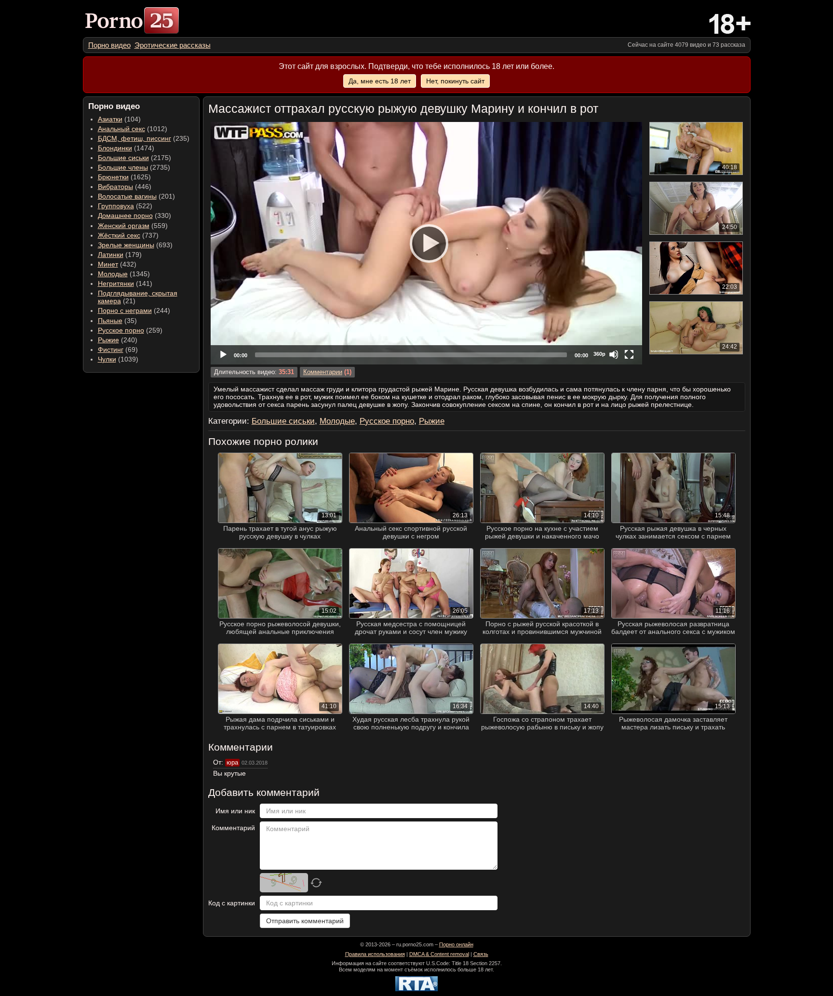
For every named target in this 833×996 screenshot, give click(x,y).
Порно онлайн (456, 944)
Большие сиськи (123, 158)
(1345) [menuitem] (124, 274)
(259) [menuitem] (130, 330)
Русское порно (121, 330)
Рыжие (108, 340)
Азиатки (110, 119)
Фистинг (110, 349)
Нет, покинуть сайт (455, 81)
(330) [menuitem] (134, 215)
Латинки (110, 254)
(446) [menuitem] (124, 186)
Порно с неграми (125, 310)
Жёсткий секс (119, 235)
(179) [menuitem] (120, 254)
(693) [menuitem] (135, 245)
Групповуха (116, 206)
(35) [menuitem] (117, 320)
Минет (108, 264)
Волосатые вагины (127, 196)
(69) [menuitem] (118, 349)
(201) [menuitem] (136, 196)
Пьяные (110, 320)
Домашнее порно (125, 215)
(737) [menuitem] (128, 235)
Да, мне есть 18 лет (380, 81)
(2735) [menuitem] (134, 167)
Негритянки (116, 283)
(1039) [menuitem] (118, 359)
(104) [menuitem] (119, 119)
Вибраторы (115, 186)
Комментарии (322, 372)
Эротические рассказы (172, 45)
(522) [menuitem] (125, 206)
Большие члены (123, 167)
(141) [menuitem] (125, 283)
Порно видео (109, 45)
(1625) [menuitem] (124, 177)
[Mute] (613, 354)
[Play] (426, 243)
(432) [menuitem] (117, 264)
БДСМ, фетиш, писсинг (134, 138)
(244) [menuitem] (134, 310)
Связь (480, 954)
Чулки (107, 359)
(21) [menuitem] (137, 297)
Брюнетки (113, 177)
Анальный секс (121, 129)
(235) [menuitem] (143, 138)
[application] (426, 243)
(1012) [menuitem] (132, 129)
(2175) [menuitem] (134, 158)
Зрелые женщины (126, 245)
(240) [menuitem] (117, 340)
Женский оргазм (123, 225)
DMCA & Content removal (439, 954)
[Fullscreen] (629, 354)
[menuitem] (109, 45)
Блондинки (115, 148)
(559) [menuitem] (133, 225)
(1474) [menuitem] (126, 148)
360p (599, 354)
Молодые (113, 274)
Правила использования (375, 954)
